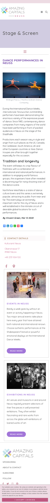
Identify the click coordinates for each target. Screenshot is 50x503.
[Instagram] (12, 484)
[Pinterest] (17, 484)
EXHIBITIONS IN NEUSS (21, 394)
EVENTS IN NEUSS (18, 303)
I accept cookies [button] (25, 500)
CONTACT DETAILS (17, 238)
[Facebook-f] (3, 484)
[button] (41, 12)
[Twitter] (8, 484)
